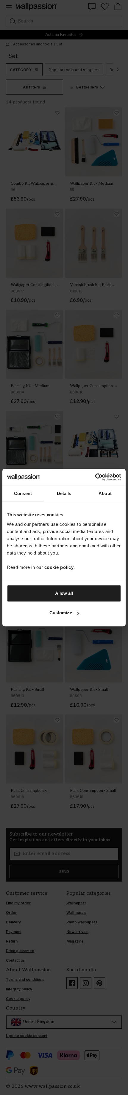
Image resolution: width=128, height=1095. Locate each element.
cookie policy (59, 567)
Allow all (64, 593)
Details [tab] (64, 493)
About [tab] (105, 493)
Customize (60, 612)
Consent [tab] (23, 493)
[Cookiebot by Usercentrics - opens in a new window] (95, 477)
